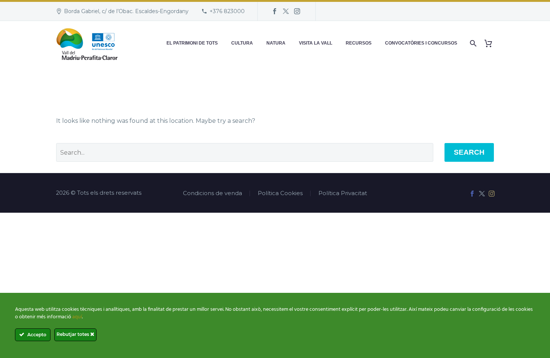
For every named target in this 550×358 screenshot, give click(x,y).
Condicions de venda (212, 193)
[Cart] (491, 43)
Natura (275, 43)
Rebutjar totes (73, 334)
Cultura (242, 43)
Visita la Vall (315, 43)
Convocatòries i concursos (421, 43)
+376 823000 (227, 11)
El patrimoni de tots (192, 43)
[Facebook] (274, 11)
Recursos (359, 43)
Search (469, 152)
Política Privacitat (342, 193)
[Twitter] (285, 11)
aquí (77, 317)
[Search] (472, 43)
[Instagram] (297, 11)
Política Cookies (280, 193)
